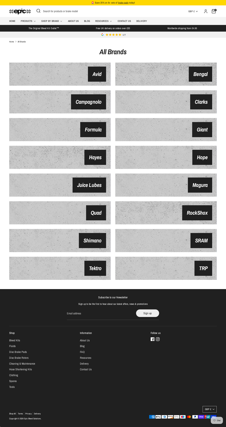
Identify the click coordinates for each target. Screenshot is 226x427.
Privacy (28, 413)
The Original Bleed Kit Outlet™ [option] (44, 28)
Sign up (147, 313)
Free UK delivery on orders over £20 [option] (113, 28)
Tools (12, 387)
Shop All (12, 413)
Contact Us (124, 21)
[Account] (206, 11)
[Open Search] (38, 11)
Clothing (13, 375)
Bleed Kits (14, 340)
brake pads (123, 2)
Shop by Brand (50, 21)
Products (27, 21)
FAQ (82, 352)
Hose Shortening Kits (20, 369)
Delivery (141, 21)
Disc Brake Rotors (19, 358)
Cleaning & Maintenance (22, 364)
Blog (87, 21)
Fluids (12, 346)
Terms (20, 413)
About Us (73, 21)
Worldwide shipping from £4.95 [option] (182, 28)
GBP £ (191, 11)
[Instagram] (158, 339)
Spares (13, 381)
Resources (102, 21)
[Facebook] (152, 339)
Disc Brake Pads (18, 352)
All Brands (22, 41)
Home (12, 21)
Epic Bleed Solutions (32, 418)
